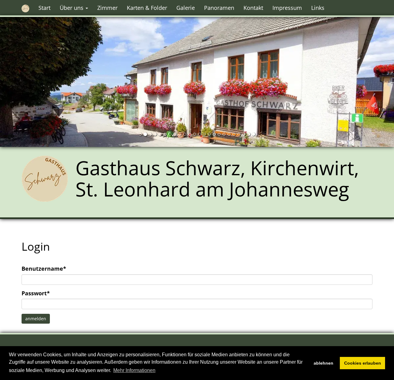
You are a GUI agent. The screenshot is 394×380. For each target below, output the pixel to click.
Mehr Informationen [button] (134, 370)
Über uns (72, 7)
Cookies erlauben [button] (362, 363)
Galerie (185, 7)
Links (317, 7)
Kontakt (253, 7)
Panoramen (219, 7)
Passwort (36, 293)
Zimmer (107, 7)
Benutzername (44, 268)
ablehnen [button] (323, 363)
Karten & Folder (147, 7)
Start (44, 7)
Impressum (287, 7)
